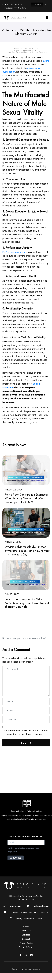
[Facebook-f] (20, 955)
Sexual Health (28, 52)
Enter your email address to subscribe (24, 836)
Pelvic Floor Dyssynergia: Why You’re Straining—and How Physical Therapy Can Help (27, 603)
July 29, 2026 (12, 594)
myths (45, 60)
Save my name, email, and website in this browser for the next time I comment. (26, 732)
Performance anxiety (13, 252)
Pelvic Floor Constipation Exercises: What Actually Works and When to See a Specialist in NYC (26, 498)
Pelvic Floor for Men (14, 52)
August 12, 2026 (13, 489)
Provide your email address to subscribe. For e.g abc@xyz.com (23, 850)
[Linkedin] (31, 955)
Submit (26, 743)
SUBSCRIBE (15, 858)
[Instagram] (26, 955)
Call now (37, 4)
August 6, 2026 (13, 541)
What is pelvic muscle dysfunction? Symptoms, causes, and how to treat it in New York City (27, 550)
